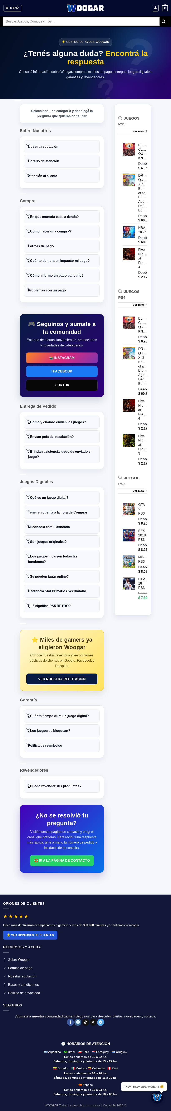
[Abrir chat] (157, 1097)
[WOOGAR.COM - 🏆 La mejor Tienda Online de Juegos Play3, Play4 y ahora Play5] (85, 8)
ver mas (138, 131)
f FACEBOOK (61, 371)
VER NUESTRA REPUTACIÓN (62, 679)
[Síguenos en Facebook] (70, 1022)
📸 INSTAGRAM (61, 358)
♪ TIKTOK (61, 385)
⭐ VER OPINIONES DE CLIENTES (30, 935)
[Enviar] (164, 21)
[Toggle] (28, 145)
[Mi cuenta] (155, 8)
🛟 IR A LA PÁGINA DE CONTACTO (62, 860)
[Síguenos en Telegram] (100, 1022)
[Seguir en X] (93, 1022)
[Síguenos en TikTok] (85, 1022)
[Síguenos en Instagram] (77, 1022)
